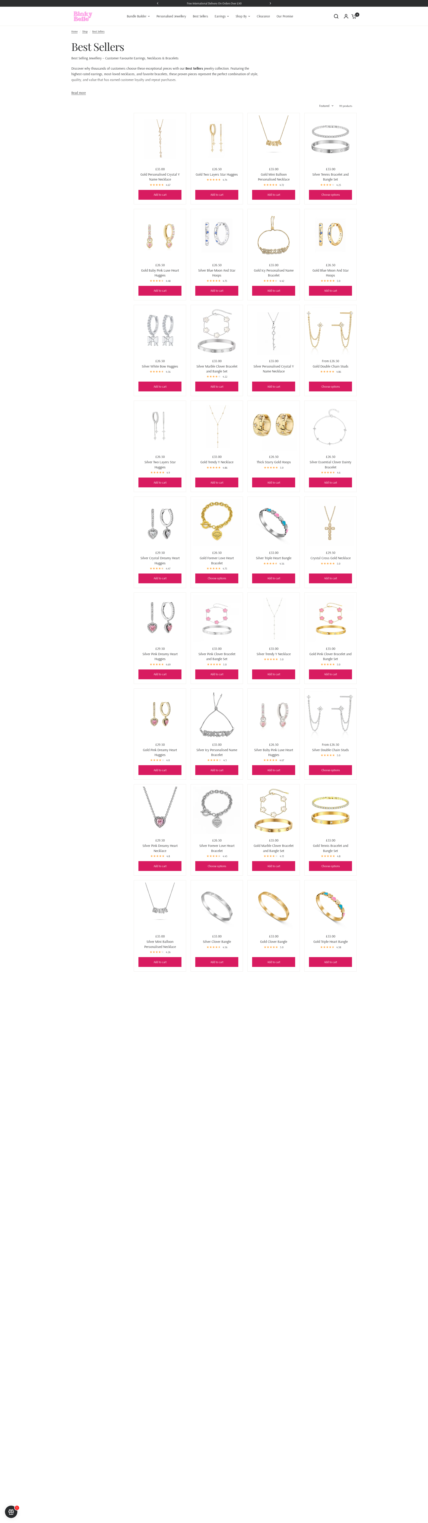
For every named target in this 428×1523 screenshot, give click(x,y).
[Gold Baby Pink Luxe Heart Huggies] (160, 235)
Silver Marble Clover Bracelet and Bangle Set (216, 368)
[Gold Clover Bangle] (273, 906)
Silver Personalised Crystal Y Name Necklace (273, 368)
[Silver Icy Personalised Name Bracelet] (217, 714)
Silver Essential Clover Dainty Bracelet (330, 464)
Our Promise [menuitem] (285, 16)
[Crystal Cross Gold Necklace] (330, 522)
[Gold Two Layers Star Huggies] (217, 139)
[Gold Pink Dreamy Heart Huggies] (160, 714)
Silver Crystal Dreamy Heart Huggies (160, 560)
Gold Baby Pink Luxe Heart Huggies (160, 272)
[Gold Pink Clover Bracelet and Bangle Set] (330, 618)
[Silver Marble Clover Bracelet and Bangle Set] (217, 331)
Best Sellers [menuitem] (200, 16)
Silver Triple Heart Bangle (273, 558)
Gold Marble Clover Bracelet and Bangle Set (274, 848)
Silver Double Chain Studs (330, 750)
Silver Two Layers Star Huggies (160, 464)
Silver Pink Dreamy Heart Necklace (160, 848)
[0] (353, 16)
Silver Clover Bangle (217, 941)
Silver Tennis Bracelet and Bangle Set (330, 176)
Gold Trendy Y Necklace (216, 462)
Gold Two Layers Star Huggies (217, 174)
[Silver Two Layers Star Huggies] (160, 427)
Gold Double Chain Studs (330, 366)
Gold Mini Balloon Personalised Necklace (274, 176)
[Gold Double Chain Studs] (330, 331)
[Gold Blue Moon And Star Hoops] (330, 235)
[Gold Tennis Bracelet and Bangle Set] (330, 810)
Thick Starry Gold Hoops (274, 462)
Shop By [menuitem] (241, 16)
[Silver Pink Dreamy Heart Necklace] (160, 810)
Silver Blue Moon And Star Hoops (216, 272)
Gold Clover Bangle (273, 941)
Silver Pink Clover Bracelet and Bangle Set (216, 656)
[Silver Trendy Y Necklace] (273, 618)
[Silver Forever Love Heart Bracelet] (217, 810)
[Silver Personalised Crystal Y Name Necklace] (273, 331)
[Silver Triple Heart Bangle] (273, 522)
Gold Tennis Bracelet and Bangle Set (330, 848)
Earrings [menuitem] (220, 16)
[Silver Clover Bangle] (217, 906)
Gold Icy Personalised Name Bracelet (274, 272)
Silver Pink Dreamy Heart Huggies (160, 656)
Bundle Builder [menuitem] (136, 16)
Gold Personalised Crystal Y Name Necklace (160, 176)
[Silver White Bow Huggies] (160, 331)
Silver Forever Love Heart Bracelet (217, 848)
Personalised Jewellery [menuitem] (171, 16)
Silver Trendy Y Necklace (274, 654)
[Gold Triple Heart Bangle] (330, 906)
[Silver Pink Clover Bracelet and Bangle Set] (217, 618)
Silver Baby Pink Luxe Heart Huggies (273, 752)
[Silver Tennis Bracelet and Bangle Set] (330, 139)
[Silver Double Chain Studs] (330, 714)
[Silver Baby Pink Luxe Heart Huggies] (273, 714)
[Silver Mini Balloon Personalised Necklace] (160, 906)
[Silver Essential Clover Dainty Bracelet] (330, 427)
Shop (85, 31)
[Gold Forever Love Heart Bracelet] (217, 522)
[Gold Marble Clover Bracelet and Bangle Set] (273, 810)
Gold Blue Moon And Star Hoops (331, 272)
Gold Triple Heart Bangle (330, 941)
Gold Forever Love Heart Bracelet (217, 560)
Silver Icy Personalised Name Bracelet (216, 752)
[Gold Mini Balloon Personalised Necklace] (273, 139)
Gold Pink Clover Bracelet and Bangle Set (330, 656)
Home (74, 31)
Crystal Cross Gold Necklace (331, 558)
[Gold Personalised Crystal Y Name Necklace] (160, 139)
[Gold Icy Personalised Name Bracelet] (273, 235)
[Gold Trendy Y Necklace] (217, 427)
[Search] (336, 16)
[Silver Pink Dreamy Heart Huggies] (160, 618)
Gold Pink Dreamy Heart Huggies (160, 752)
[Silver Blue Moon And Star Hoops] (217, 235)
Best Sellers (98, 31)
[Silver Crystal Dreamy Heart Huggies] (160, 522)
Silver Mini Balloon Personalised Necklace (160, 944)
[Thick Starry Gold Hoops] (273, 427)
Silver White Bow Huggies (160, 366)
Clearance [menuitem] (263, 16)
